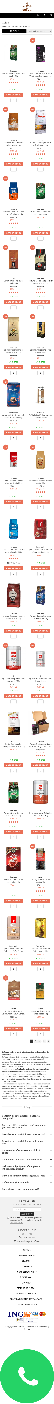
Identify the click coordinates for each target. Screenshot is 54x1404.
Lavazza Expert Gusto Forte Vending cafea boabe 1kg (40, 74)
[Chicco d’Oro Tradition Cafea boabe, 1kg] (40, 928)
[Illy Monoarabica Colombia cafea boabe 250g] (40, 792)
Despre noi (26, 1277)
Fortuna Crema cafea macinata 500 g (13, 880)
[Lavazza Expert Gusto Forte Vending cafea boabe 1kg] (40, 52)
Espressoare (26, 1255)
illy (13, 676)
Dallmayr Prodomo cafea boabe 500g (40, 351)
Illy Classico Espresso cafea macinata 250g (13, 679)
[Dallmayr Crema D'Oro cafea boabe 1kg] (13, 329)
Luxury (40, 877)
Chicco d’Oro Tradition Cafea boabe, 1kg (40, 949)
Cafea (26, 1250)
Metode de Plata (26, 1288)
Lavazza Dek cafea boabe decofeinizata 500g (14, 550)
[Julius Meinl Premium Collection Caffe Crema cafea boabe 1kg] (13, 928)
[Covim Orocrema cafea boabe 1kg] (13, 260)
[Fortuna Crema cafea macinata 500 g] (13, 859)
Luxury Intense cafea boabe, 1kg (40, 880)
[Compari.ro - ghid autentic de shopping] (27, 1339)
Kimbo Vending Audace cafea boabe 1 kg (40, 143)
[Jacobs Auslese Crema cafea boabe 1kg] (40, 990)
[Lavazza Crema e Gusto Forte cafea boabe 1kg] (13, 191)
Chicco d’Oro (40, 946)
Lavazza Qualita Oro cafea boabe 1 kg (40, 481)
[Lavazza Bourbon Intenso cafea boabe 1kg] (13, 595)
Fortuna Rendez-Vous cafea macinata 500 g (41, 212)
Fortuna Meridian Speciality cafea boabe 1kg (40, 282)
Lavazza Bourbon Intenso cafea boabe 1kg (13, 617)
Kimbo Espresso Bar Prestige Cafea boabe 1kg (13, 745)
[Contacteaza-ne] (38, 15)
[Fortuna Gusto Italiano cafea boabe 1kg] (13, 792)
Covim (13, 278)
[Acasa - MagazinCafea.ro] (27, 6)
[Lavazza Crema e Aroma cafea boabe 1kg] (13, 122)
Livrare (26, 1282)
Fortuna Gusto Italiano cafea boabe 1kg (13, 814)
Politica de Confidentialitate (26, 1299)
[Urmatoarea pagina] (48, 1041)
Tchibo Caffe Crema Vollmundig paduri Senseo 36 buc (13, 1012)
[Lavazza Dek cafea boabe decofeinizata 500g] (13, 528)
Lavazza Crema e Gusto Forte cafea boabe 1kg (13, 212)
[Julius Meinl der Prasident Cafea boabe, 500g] (40, 528)
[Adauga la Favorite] (13, 100)
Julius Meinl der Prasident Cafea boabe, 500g (40, 550)
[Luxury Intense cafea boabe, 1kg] (40, 859)
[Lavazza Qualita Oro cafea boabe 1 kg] (40, 459)
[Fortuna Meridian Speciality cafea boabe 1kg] (40, 260)
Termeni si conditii (26, 1293)
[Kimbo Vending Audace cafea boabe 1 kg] (40, 122)
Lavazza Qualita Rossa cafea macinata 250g (13, 481)
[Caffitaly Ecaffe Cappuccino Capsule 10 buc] (40, 394)
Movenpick (13, 412)
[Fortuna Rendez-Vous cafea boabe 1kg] (13, 52)
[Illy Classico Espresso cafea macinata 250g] (13, 658)
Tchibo (13, 1009)
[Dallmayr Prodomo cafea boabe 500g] (40, 329)
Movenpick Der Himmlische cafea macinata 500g (14, 416)
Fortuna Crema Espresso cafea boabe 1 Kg (40, 617)
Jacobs (40, 1009)
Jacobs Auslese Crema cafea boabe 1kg (40, 1012)
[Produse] (3, 16)
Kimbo (40, 140)
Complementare (26, 1271)
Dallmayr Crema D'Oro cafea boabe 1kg (13, 351)
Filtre (15, 31)
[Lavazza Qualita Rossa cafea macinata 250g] (13, 459)
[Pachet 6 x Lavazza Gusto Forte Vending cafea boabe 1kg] (40, 723)
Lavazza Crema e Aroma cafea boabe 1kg (13, 143)
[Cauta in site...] (51, 15)
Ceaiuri (26, 1261)
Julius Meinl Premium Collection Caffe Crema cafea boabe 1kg (13, 949)
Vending (26, 1266)
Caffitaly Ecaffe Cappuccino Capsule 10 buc (40, 416)
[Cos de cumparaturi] (45, 15)
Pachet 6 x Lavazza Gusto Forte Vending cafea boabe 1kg (40, 745)
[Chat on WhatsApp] (27, 1403)
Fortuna (13, 71)
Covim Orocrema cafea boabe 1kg (13, 282)
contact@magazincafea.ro (28, 1241)
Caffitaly (40, 412)
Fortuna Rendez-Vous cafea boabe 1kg (14, 74)
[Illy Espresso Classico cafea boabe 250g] (40, 658)
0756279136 (28, 1237)
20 (44, 1041)
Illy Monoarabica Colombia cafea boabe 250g (40, 814)
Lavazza (40, 71)
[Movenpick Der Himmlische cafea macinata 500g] (13, 394)
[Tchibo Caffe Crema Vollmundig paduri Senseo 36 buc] (13, 990)
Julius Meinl (40, 547)
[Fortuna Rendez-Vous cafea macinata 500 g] (40, 191)
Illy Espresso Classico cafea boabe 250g (40, 679)
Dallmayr (13, 347)
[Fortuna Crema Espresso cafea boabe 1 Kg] (40, 595)
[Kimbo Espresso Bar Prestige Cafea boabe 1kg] (13, 723)
